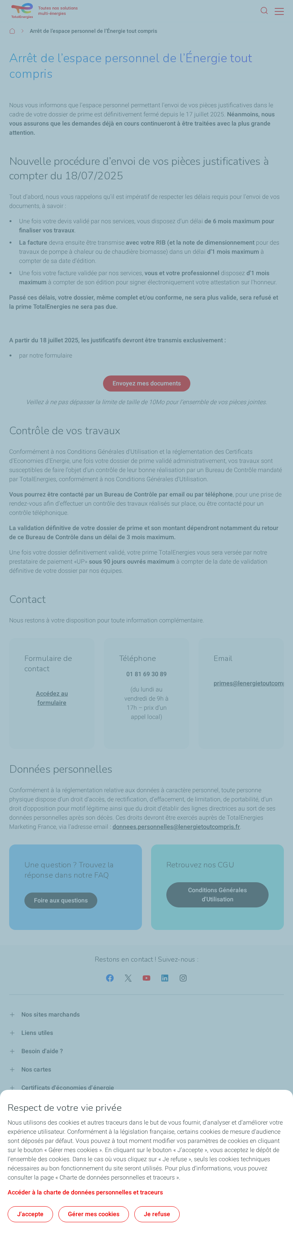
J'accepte (30, 1214)
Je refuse (157, 1214)
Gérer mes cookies (93, 1214)
